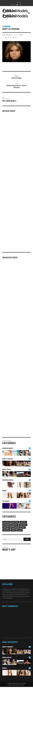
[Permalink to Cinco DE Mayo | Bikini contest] (9, 474)
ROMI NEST (4, 198)
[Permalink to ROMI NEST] (20, 506)
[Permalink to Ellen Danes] (9, 453)
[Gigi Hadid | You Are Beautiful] (14, 342)
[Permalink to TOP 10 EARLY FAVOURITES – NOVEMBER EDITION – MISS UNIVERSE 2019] (27, 463)
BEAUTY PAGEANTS (7, 459)
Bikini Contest (7, 469)
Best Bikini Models (8, 35)
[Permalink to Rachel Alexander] (27, 453)
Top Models (7, 26)
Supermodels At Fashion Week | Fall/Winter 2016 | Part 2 (15, 249)
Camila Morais (6, 435)
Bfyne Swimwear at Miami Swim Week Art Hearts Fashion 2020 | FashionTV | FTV (14, 414)
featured (10, 527)
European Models (7, 480)
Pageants (13, 530)
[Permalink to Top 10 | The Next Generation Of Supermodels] (27, 506)
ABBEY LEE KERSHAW (13, 621)
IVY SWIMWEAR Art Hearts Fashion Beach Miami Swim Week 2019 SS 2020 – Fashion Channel (15, 283)
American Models (7, 448)
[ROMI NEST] (14, 175)
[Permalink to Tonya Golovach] (9, 506)
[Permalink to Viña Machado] (27, 495)
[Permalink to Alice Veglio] (9, 485)
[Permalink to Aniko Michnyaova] (27, 485)
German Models (17, 527)
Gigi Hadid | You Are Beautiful (9, 354)
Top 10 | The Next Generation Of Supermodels (14, 223)
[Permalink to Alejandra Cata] (20, 495)
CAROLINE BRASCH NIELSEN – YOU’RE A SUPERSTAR (18, 628)
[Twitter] (17, 4)
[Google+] (15, 4)
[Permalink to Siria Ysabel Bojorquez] (20, 453)
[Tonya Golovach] (14, 134)
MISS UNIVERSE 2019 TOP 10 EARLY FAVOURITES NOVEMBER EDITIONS (16, 575)
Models (4, 491)
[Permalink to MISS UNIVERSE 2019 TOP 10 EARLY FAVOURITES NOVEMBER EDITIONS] (20, 463)
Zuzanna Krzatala (6, 393)
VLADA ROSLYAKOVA (13, 614)
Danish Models (15, 524)
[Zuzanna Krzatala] (14, 374)
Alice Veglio (13, 558)
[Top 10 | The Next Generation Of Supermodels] (14, 212)
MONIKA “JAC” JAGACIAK (14, 634)
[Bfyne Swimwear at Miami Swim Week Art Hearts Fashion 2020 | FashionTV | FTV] (14, 405)
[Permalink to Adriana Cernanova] (9, 495)
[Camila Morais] (14, 426)
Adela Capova (5, 328)
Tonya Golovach (6, 151)
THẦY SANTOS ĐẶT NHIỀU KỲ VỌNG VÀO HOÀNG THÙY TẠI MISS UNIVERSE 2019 (18, 568)
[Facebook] (12, 4)
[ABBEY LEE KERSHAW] (16, 51)
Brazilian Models (6, 524)
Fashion (4, 527)
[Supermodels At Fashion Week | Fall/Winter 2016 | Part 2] (14, 237)
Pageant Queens (6, 530)
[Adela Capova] (14, 307)
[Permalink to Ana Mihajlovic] (20, 485)
